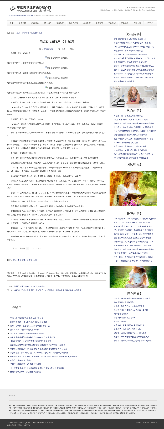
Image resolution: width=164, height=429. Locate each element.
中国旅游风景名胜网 (143, 405)
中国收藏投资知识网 (31, 410)
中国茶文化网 (152, 410)
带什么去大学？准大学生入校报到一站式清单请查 (133, 127)
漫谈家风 (116, 413)
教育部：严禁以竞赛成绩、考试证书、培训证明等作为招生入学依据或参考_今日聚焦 (47, 290)
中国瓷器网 (49, 410)
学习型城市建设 (50, 413)
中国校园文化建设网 (72, 413)
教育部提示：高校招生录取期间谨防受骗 (130, 146)
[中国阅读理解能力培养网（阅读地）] (29, 8)
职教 (24, 260)
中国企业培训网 (47, 408)
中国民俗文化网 (81, 408)
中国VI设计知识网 (71, 408)
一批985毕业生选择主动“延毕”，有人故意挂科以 (133, 261)
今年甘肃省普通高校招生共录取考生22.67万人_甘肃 (134, 58)
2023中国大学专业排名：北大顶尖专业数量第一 (133, 226)
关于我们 (139, 422)
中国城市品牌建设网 (131, 405)
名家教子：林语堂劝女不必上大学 (127, 329)
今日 (35, 260)
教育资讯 (25, 32)
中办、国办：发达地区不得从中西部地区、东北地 (133, 257)
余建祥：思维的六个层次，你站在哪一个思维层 (133, 340)
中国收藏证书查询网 (88, 410)
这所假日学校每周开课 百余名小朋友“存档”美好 (133, 238)
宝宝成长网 (41, 410)
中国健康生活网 (27, 408)
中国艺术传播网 (101, 408)
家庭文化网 (109, 413)
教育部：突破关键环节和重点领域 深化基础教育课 (134, 70)
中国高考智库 (82, 405)
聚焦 (15, 260)
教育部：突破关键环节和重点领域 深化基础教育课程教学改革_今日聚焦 (38, 349)
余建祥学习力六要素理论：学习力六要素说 (131, 310)
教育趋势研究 (77, 410)
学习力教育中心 (14, 413)
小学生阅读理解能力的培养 (124, 317)
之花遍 (29, 260)
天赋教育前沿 (94, 413)
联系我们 (146, 422)
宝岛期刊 (102, 413)
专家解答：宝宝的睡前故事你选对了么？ (130, 325)
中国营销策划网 (37, 408)
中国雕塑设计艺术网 (18, 410)
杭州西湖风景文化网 (130, 410)
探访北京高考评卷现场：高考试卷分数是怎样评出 (133, 230)
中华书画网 (126, 408)
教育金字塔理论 (120, 321)
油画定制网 (116, 405)
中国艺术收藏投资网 (59, 408)
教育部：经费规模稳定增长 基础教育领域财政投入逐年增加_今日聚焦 (37, 345)
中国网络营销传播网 (105, 405)
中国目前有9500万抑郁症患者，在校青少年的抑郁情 (135, 131)
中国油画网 (110, 408)
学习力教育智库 (40, 413)
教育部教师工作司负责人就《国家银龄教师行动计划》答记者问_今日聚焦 (39, 352)
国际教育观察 (68, 410)
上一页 (22, 248)
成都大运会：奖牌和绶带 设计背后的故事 (130, 150)
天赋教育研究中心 (58, 410)
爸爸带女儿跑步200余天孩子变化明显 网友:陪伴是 (134, 123)
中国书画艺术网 (52, 405)
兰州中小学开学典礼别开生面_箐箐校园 (26, 372)
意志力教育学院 (61, 413)
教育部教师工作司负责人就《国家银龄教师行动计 (133, 73)
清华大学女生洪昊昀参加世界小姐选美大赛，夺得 (133, 241)
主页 (18, 32)
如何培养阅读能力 (121, 314)
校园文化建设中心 (84, 413)
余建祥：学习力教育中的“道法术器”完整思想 (131, 337)
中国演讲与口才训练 (71, 405)
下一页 (38, 248)
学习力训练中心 (24, 413)
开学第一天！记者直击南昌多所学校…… (26, 329)
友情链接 (154, 422)
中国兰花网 (61, 405)
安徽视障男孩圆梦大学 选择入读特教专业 (26, 318)
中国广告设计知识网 (109, 410)
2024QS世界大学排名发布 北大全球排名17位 (132, 222)
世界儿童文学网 (134, 408)
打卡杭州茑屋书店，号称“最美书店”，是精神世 (132, 245)
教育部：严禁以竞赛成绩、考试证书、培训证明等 (133, 77)
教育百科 (122, 413)
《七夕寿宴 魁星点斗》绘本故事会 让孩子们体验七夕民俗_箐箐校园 (37, 368)
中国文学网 (12, 405)
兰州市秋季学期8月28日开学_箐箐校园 (29, 286)
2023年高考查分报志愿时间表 (126, 142)
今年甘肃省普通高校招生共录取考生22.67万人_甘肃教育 (32, 337)
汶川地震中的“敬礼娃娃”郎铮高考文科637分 (131, 158)
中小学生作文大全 (142, 410)
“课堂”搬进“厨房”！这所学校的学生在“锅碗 (131, 119)
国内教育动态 (36, 32)
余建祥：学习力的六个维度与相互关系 (129, 306)
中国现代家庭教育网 (93, 405)
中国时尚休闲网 (21, 405)
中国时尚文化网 (42, 405)
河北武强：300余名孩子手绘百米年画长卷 (27, 333)
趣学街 (122, 405)
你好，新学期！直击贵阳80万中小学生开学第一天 (30, 326)
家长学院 (32, 413)
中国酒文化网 (99, 410)
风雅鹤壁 (34, 405)
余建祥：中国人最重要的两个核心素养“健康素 (132, 298)
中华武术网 (119, 410)
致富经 (28, 405)
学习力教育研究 (130, 413)
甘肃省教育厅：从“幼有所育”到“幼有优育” (130, 62)
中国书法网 (118, 408)
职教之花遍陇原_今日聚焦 (20, 360)
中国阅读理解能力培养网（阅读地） (21, 15)
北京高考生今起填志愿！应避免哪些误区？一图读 (133, 138)
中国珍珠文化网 (17, 408)
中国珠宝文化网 (144, 408)
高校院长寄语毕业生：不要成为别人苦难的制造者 (133, 234)
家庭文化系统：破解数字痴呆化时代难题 (130, 333)
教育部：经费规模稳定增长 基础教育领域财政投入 (134, 66)
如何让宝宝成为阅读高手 (124, 302)
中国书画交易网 (91, 408)
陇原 (19, 260)
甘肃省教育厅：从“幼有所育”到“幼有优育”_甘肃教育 (30, 341)
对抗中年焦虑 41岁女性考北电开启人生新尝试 (28, 322)
